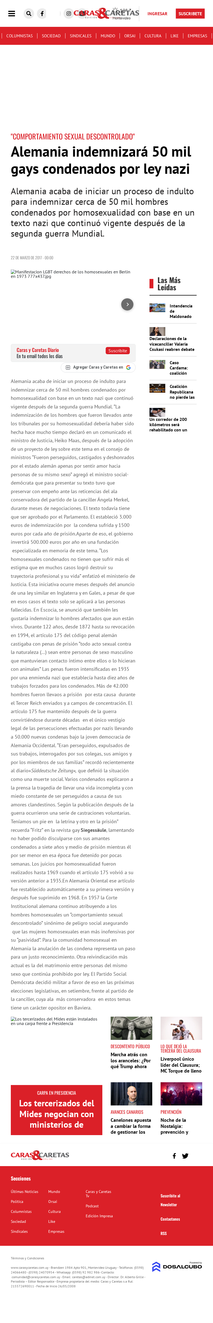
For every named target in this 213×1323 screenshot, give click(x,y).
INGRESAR (158, 13)
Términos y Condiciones (27, 1258)
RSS (164, 1233)
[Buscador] (29, 13)
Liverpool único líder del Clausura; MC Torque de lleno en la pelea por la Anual (181, 1071)
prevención (171, 1112)
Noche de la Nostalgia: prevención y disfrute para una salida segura (179, 1132)
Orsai (129, 36)
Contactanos (170, 1219)
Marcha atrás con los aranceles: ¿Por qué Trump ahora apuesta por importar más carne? (131, 1069)
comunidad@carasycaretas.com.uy (36, 1277)
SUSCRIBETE (190, 13)
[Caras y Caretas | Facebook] (42, 13)
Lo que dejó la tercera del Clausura (181, 1048)
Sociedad (51, 36)
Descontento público (130, 1046)
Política (17, 1201)
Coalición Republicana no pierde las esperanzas (182, 394)
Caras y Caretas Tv (98, 1193)
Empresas (197, 36)
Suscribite (117, 350)
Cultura (152, 36)
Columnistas (19, 36)
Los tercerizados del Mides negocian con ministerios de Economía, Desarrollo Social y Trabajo (57, 1124)
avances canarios (127, 1112)
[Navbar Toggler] (15, 14)
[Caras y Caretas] (40, 1160)
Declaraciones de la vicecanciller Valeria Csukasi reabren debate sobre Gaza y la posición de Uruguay (171, 349)
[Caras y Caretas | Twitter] (185, 1156)
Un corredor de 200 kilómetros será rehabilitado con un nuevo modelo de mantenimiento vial (168, 429)
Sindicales (81, 36)
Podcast (92, 1205)
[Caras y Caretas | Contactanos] (195, 1155)
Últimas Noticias (24, 1191)
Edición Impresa (99, 1215)
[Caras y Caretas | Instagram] (69, 13)
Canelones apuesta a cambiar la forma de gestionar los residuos (131, 1129)
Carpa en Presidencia (56, 1092)
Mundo (108, 36)
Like (175, 36)
